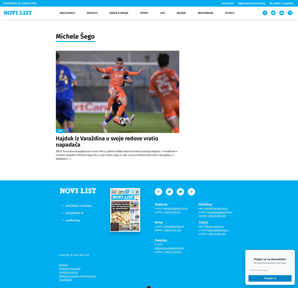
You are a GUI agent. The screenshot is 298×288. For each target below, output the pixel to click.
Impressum (65, 279)
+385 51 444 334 (172, 230)
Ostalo (229, 13)
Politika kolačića (68, 272)
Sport (144, 13)
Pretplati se (270, 278)
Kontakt (63, 264)
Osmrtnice (227, 3)
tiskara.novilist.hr (214, 226)
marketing (73, 220)
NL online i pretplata (281, 3)
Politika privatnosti (70, 268)
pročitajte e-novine (79, 205)
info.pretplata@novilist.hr (169, 248)
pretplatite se (75, 213)
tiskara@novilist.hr (218, 230)
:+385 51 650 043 (173, 251)
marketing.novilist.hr (216, 208)
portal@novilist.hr (173, 226)
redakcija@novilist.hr (175, 208)
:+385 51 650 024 (217, 233)
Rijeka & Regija (119, 13)
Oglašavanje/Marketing (251, 3)
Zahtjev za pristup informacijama (77, 276)
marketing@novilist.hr (220, 212)
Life (162, 13)
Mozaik (181, 13)
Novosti (92, 13)
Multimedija (205, 13)
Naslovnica (67, 13)
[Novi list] (18, 13)
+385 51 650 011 (172, 212)
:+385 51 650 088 (217, 215)
